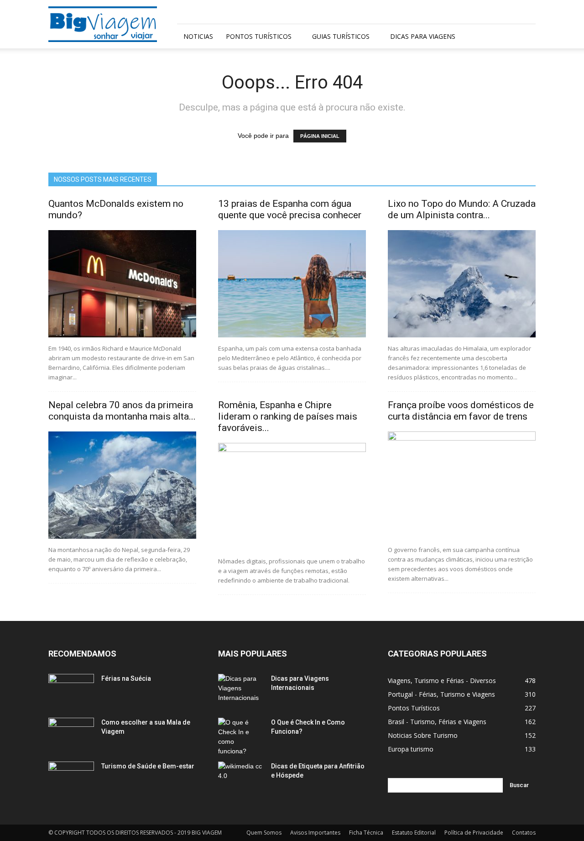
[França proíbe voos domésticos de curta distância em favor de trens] (462, 485)
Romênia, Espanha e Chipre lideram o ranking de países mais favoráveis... (287, 416)
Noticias (198, 36)
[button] (525, 36)
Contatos (524, 832)
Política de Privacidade (473, 832)
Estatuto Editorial (414, 832)
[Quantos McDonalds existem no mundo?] (122, 283)
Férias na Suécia (126, 678)
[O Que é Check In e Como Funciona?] (241, 737)
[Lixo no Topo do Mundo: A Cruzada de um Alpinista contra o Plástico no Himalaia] (462, 283)
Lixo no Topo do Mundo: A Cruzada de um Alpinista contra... (462, 209)
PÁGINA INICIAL (319, 136)
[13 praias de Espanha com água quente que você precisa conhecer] (292, 283)
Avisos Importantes (315, 832)
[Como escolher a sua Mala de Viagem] (71, 734)
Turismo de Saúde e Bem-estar (147, 766)
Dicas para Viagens (422, 36)
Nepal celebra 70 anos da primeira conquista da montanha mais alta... (122, 410)
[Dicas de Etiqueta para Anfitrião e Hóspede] (241, 778)
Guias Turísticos (341, 36)
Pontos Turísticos (259, 36)
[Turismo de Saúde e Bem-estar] (71, 778)
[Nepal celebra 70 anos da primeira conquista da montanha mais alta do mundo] (122, 485)
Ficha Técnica (366, 832)
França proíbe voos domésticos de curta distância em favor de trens (461, 410)
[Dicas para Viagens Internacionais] (241, 690)
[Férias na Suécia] (71, 690)
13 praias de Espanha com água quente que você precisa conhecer (289, 209)
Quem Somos (264, 832)
